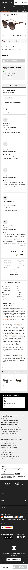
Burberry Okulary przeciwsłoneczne (10, 435)
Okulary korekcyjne (16, 10)
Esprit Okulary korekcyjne (7, 458)
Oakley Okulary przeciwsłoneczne (9, 420)
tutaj (13, 477)
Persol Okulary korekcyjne (7, 450)
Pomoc (3, 507)
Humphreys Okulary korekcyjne (9, 445)
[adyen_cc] (2, 517)
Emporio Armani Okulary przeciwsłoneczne (12, 427)
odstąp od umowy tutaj (14, 559)
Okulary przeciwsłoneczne (5, 10)
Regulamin (5, 562)
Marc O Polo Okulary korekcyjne (9, 447)
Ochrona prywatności (14, 562)
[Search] (4, 7)
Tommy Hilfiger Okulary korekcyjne (10, 456)
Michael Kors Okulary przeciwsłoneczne (11, 429)
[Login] (14, 7)
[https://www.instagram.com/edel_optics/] (21, 537)
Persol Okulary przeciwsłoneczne (9, 422)
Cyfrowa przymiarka (20, 35)
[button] (7, 2)
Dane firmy (23, 562)
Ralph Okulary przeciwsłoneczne (9, 433)
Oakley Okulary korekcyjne (7, 443)
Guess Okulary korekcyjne (7, 452)
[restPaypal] (9, 517)
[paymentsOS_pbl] (18, 517)
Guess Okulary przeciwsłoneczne (9, 431)
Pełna (18, 294)
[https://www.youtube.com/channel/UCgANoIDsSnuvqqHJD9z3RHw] (24, 537)
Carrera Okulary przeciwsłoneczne (9, 424)
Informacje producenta (7, 367)
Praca (2, 500)
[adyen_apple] (21, 517)
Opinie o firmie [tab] (14, 85)
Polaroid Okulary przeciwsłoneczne (10, 426)
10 (22, 251)
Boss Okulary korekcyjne (7, 454)
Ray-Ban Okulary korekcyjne (8, 441)
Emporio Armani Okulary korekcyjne (10, 449)
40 (26, 251)
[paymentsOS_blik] (14, 517)
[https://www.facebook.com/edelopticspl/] (18, 537)
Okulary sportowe (24, 10)
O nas (2, 493)
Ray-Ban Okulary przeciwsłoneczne (10, 418)
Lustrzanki (19, 296)
